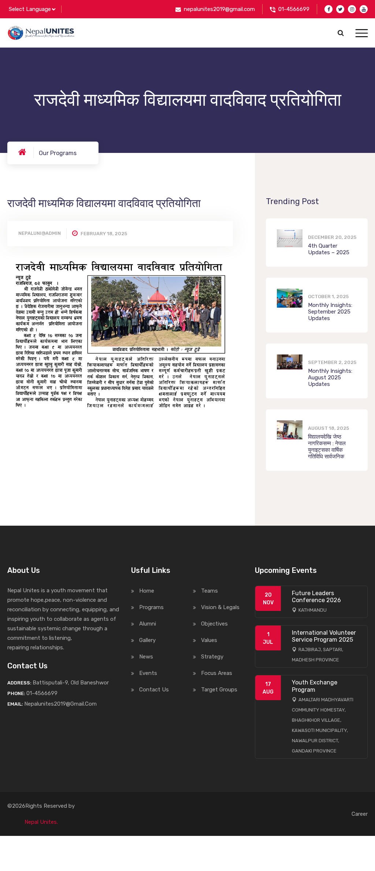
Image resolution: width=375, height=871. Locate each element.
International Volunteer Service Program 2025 (324, 636)
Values (209, 640)
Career (360, 814)
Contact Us (154, 689)
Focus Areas (216, 673)
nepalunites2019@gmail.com (219, 9)
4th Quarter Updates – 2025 (328, 249)
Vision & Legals (220, 607)
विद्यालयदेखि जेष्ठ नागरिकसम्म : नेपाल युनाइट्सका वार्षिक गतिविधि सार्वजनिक (327, 446)
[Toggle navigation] (362, 33)
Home (146, 590)
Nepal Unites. (41, 822)
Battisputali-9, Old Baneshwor (71, 682)
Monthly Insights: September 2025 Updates (330, 312)
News (146, 656)
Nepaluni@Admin (39, 233)
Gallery (147, 640)
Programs (151, 607)
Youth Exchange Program (314, 686)
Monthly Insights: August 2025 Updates (330, 377)
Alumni (147, 623)
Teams (209, 590)
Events (148, 673)
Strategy (212, 656)
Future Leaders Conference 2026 (316, 597)
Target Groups (219, 689)
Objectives (214, 623)
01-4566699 (293, 9)
